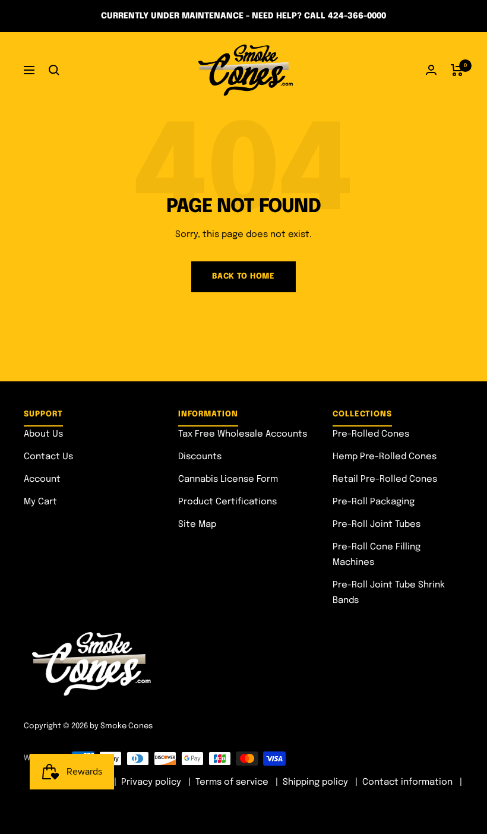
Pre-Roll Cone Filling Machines (376, 554)
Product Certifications (227, 502)
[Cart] (457, 70)
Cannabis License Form (228, 479)
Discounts (200, 457)
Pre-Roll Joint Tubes (376, 524)
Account (42, 479)
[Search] (54, 70)
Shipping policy (315, 782)
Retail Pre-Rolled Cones (385, 479)
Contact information (407, 782)
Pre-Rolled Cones (371, 434)
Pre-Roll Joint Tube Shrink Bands (389, 592)
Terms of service (231, 782)
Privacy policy (151, 782)
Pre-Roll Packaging (374, 502)
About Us (43, 434)
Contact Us (48, 457)
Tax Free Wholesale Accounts (242, 434)
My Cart (40, 502)
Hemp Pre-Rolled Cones (385, 457)
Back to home (243, 276)
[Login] (431, 70)
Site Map (197, 524)
